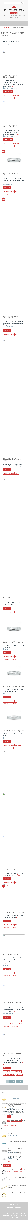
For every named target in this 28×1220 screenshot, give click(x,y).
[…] (12, 86)
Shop (9, 27)
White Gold (11, 98)
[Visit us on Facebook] (11, 13)
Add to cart (7, 187)
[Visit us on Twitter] (13, 13)
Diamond (6, 98)
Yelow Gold (14, 194)
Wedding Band (7, 194)
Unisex (16, 191)
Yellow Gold (17, 146)
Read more (7, 469)
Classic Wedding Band (14, 95)
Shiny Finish (18, 745)
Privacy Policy (14, 1215)
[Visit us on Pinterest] (15, 13)
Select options (8, 91)
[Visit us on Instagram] (17, 13)
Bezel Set (6, 95)
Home (5, 27)
